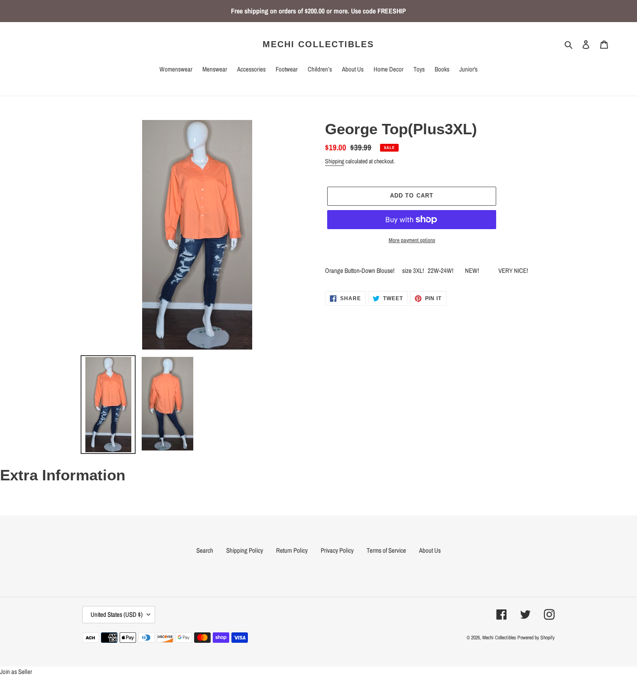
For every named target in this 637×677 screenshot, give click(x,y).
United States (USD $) (117, 614)
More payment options (412, 240)
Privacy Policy (337, 550)
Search (204, 550)
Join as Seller (16, 671)
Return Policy (292, 550)
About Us (430, 550)
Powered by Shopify (536, 637)
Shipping (334, 161)
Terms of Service (386, 550)
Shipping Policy (244, 550)
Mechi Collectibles (318, 44)
